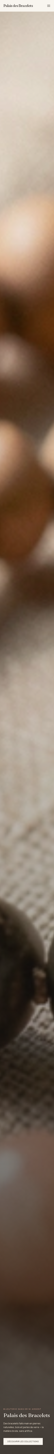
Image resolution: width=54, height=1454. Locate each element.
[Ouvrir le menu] (49, 6)
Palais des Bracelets (18, 6)
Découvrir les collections (23, 1441)
